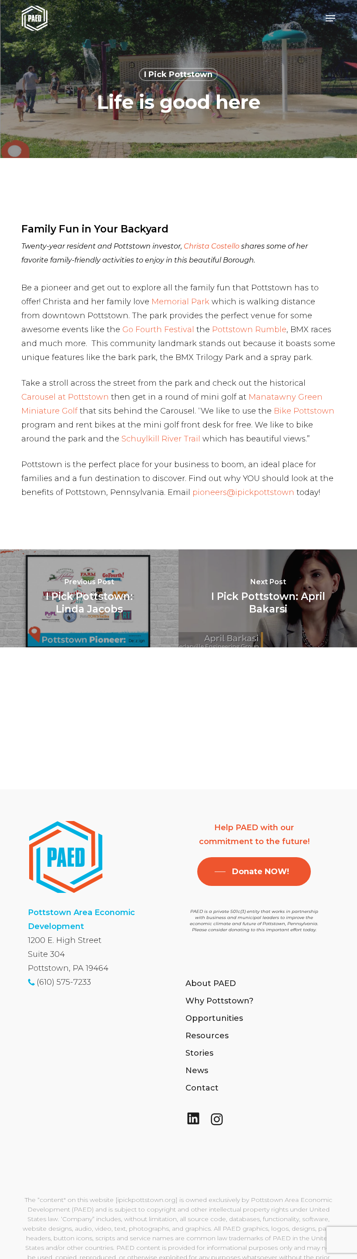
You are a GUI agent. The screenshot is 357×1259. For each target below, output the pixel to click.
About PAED (210, 983)
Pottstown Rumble (249, 329)
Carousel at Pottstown (66, 397)
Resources (207, 1035)
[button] (330, 18)
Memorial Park (180, 301)
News (196, 1070)
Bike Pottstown (304, 411)
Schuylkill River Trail (161, 439)
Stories (199, 1053)
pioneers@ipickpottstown (243, 492)
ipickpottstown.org (146, 1200)
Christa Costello (211, 246)
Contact (202, 1088)
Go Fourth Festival (158, 329)
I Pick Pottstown (178, 74)
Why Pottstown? (219, 1001)
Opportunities (214, 1018)
